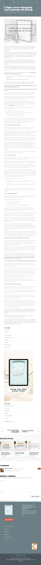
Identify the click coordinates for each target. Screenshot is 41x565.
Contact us (6, 418)
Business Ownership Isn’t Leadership (28, 431)
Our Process (7, 408)
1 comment (23, 12)
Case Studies (7, 330)
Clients (6, 332)
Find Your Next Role (8, 415)
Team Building (7, 347)
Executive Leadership (8, 337)
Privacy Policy (28, 559)
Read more (3, 456)
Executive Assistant (8, 335)
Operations (11, 12)
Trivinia (6, 12)
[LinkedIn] (17, 555)
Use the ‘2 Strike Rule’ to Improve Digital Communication (13, 431)
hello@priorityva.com (9, 421)
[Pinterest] (22, 555)
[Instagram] (24, 555)
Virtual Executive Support (8, 526)
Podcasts (6, 342)
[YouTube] (19, 555)
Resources (6, 413)
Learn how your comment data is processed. (27, 500)
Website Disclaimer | (20, 559)
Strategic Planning (16, 12)
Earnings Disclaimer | (10, 559)
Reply (39, 468)
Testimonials (7, 410)
